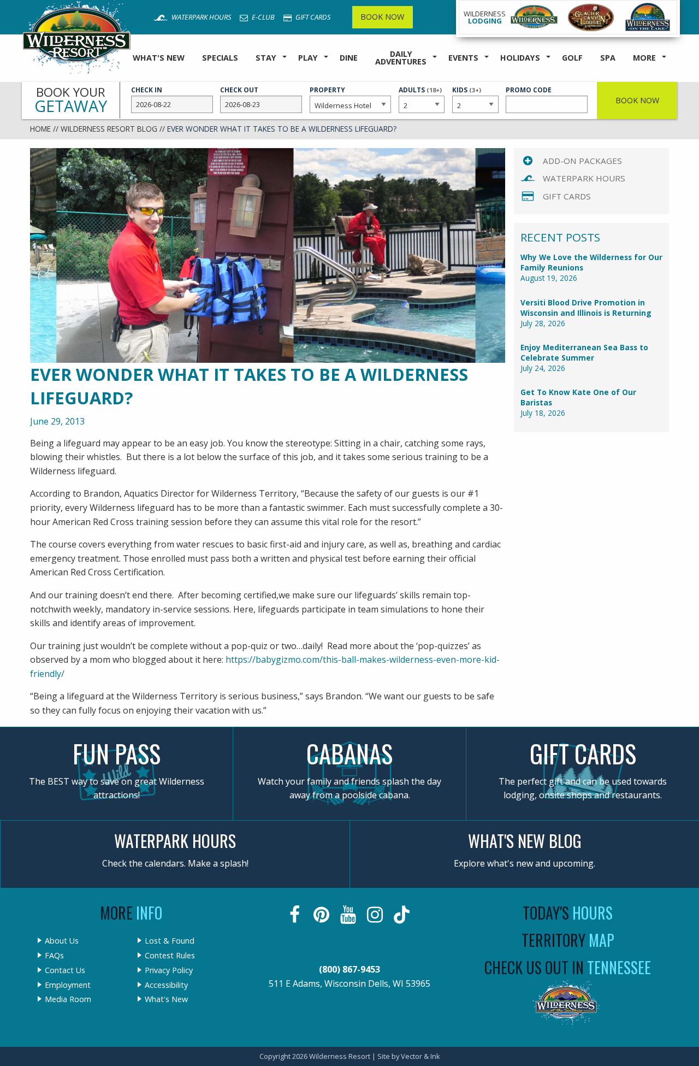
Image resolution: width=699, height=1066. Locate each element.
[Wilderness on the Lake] (648, 17)
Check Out (239, 90)
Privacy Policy (169, 970)
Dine (349, 57)
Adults (420, 94)
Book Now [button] (637, 100)
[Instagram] (376, 914)
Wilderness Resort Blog (109, 128)
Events (463, 57)
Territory (568, 940)
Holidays (520, 57)
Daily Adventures (400, 58)
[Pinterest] (322, 914)
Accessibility (166, 985)
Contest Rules (170, 956)
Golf (572, 57)
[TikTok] (402, 914)
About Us (62, 941)
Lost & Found (169, 941)
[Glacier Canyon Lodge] (591, 17)
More (644, 57)
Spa (607, 57)
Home (40, 128)
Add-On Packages (582, 160)
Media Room (68, 999)
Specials (220, 57)
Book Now (382, 16)
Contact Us (65, 970)
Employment (68, 985)
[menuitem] (158, 58)
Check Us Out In (567, 967)
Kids (466, 94)
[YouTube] (349, 914)
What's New (159, 57)
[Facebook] (295, 914)
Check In (146, 90)
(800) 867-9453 (349, 969)
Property (327, 90)
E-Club (262, 17)
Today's (568, 913)
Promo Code (529, 90)
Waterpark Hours (200, 17)
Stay (266, 57)
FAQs (54, 956)
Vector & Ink (420, 1056)
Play (308, 57)
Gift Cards (312, 17)
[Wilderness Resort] (534, 17)
